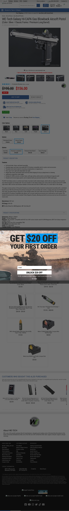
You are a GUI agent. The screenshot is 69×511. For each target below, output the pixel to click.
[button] (34, 274)
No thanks (34, 278)
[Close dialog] (2, 232)
